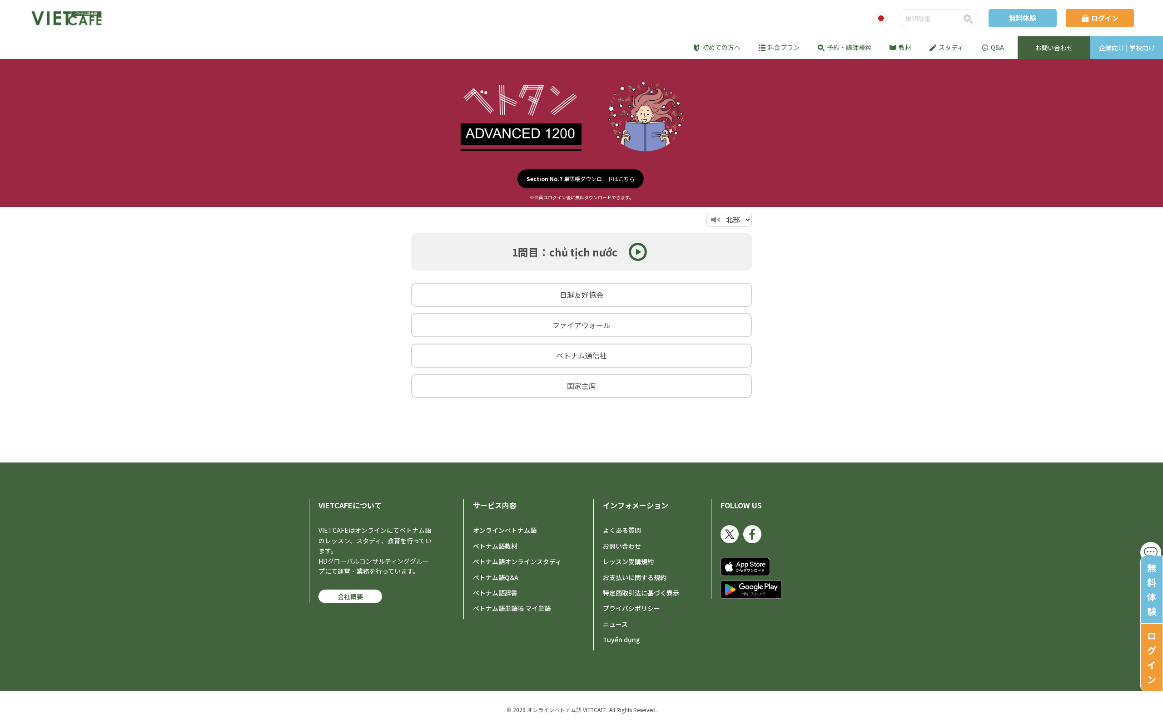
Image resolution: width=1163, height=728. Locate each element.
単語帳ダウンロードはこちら (581, 178)
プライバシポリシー (631, 608)
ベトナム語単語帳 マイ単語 (512, 608)
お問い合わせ (622, 546)
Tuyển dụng (621, 639)
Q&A (997, 47)
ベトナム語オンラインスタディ (517, 561)
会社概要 (350, 596)
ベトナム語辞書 (495, 592)
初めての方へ (721, 47)
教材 (905, 47)
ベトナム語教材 (495, 546)
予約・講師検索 (849, 47)
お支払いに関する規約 (634, 577)
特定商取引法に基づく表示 (641, 592)
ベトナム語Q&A (495, 577)
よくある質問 (622, 530)
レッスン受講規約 (628, 561)
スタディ (951, 47)
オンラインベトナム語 (505, 530)
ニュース (615, 624)
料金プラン (784, 47)
